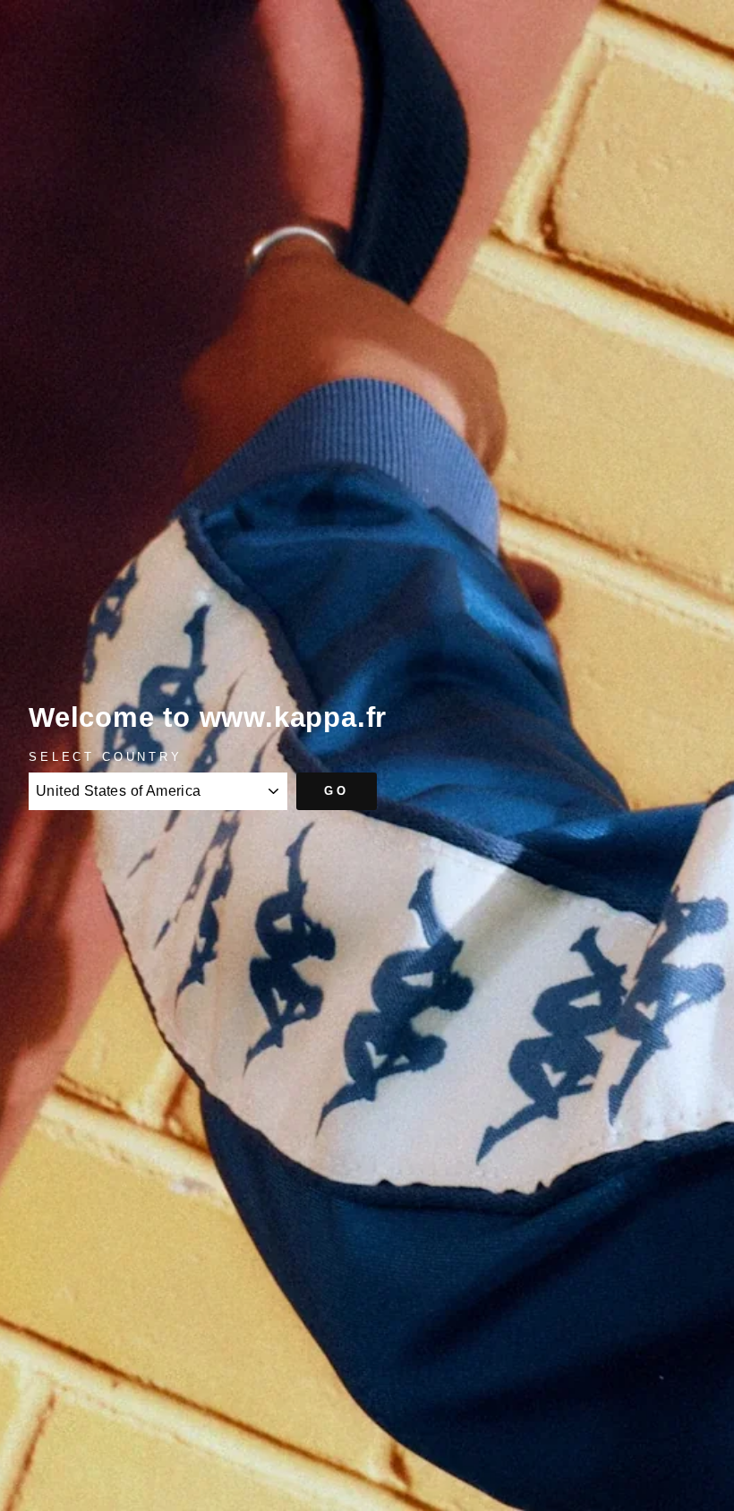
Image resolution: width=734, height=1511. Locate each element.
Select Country (106, 757)
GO (336, 791)
